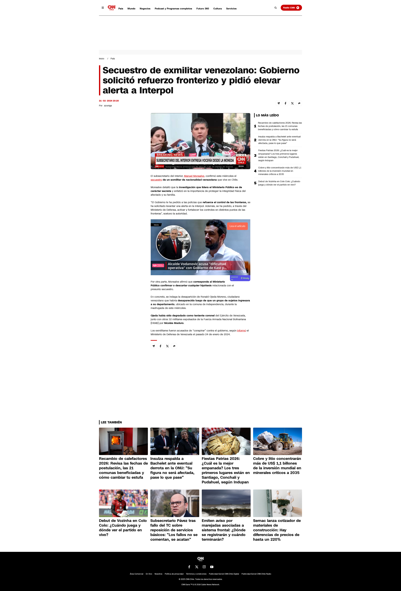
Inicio (101, 58)
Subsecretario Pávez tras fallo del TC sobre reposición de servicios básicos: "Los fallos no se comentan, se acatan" (174, 530)
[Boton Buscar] (275, 7)
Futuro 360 (202, 8)
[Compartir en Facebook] (285, 103)
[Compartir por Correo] (278, 103)
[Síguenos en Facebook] (189, 566)
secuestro (156, 180)
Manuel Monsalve (194, 176)
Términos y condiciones (196, 574)
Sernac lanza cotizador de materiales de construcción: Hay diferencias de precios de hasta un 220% (277, 530)
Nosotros (158, 574)
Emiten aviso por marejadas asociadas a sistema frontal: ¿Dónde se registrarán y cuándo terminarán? (223, 530)
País (120, 8)
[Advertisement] (122, 293)
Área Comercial (136, 574)
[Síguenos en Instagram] (204, 566)
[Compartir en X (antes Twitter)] (292, 103)
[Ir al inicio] (111, 7)
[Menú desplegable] (103, 7)
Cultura (217, 8)
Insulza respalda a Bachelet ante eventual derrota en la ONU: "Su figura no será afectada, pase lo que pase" (279, 140)
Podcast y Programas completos (173, 8)
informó (241, 330)
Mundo (131, 8)
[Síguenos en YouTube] (211, 566)
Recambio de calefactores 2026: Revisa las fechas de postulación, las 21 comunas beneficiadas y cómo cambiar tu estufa (280, 126)
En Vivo (149, 574)
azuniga (108, 105)
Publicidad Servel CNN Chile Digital (224, 574)
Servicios (231, 8)
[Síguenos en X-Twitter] (196, 566)
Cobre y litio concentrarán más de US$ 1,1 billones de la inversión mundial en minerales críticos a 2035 (279, 171)
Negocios (145, 8)
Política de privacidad (174, 574)
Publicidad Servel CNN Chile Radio (256, 574)
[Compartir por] (299, 103)
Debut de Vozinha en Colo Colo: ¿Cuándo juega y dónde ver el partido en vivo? (279, 183)
